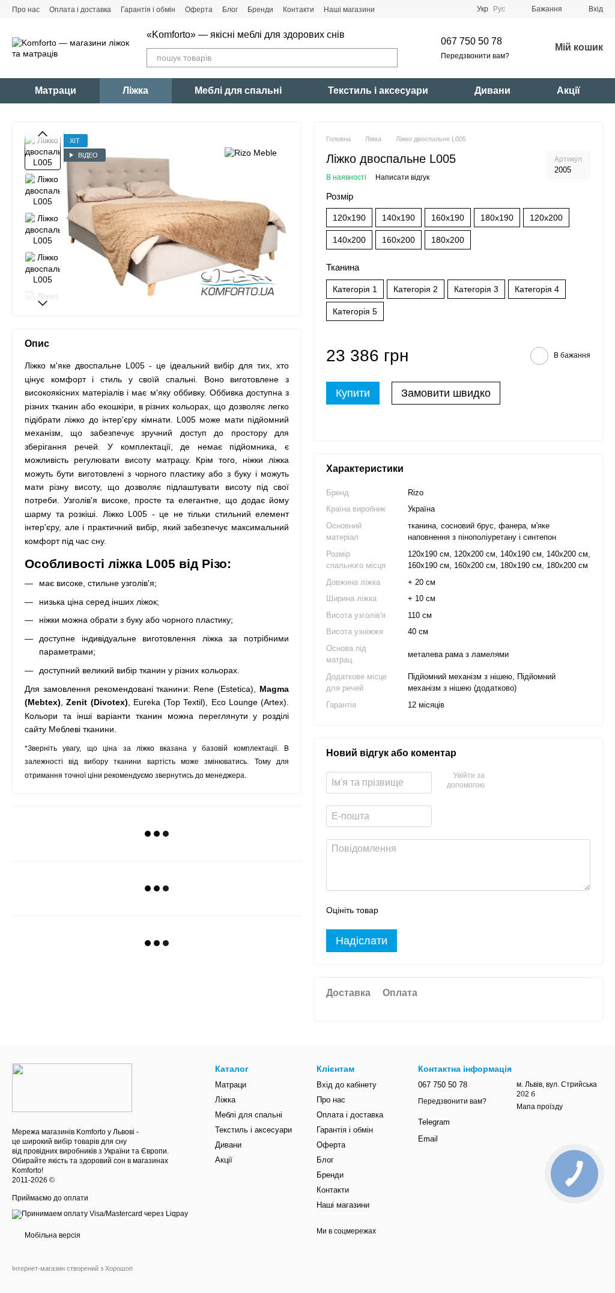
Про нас (26, 9)
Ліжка (135, 90)
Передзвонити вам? (475, 56)
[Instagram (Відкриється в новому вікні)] (391, 9)
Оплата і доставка (80, 9)
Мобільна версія (51, 1235)
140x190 (398, 217)
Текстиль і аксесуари (378, 90)
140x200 (349, 240)
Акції (568, 90)
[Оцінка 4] (455, 910)
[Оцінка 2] (417, 910)
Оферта (199, 9)
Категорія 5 (355, 311)
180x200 (447, 240)
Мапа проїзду (540, 1106)
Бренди (260, 9)
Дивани (492, 90)
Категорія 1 (355, 289)
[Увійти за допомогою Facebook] (498, 781)
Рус (499, 9)
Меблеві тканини (81, 729)
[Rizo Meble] (251, 151)
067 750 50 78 (471, 41)
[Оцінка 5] (475, 910)
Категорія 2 (415, 289)
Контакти (298, 9)
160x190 (447, 217)
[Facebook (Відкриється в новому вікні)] (420, 9)
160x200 (398, 240)
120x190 (349, 217)
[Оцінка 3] (436, 910)
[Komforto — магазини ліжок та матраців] (72, 1087)
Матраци (55, 90)
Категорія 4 (537, 289)
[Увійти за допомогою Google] (517, 781)
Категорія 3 (476, 289)
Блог (230, 9)
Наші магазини (349, 9)
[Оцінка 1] (398, 910)
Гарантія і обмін (148, 9)
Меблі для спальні (238, 90)
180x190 (497, 217)
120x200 (546, 217)
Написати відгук (402, 177)
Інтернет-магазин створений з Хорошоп (72, 1268)
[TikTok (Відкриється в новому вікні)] (406, 9)
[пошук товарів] (388, 57)
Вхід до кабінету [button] (347, 1084)
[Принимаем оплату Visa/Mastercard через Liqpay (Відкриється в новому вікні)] (100, 1213)
